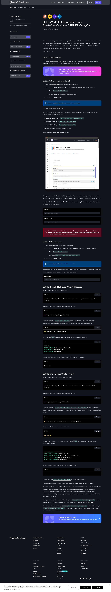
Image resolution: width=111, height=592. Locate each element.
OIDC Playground (85, 548)
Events (35, 568)
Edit (28, 37)
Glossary (59, 553)
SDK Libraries (36, 545)
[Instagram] (87, 580)
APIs (52, 245)
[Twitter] (81, 580)
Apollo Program (37, 573)
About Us (59, 563)
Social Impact (60, 579)
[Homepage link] (19, 2)
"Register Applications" (59, 103)
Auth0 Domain (47, 209)
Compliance (60, 576)
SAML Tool (83, 550)
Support (35, 571)
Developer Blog (61, 543)
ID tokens (91, 502)
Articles (35, 548)
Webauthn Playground (86, 543)
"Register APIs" (57, 264)
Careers (59, 571)
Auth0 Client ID (48, 218)
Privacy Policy (17, 589)
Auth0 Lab (83, 553)
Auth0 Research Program (39, 576)
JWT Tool (83, 540)
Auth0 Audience (48, 276)
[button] (90, 2)
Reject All (85, 587)
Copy (97, 294)
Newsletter (60, 550)
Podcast (59, 548)
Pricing (82, 566)
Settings (73, 587)
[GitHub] (90, 580)
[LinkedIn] (84, 580)
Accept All (97, 587)
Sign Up (83, 563)
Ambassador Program (38, 566)
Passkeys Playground (86, 545)
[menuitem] (53, 2)
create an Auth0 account (59, 61)
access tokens (56, 511)
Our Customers (61, 566)
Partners (59, 568)
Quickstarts (36, 540)
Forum (34, 563)
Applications (55, 84)
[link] (37, 538)
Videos (58, 545)
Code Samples (60, 540)
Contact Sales (84, 568)
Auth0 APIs (36, 543)
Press (58, 573)
